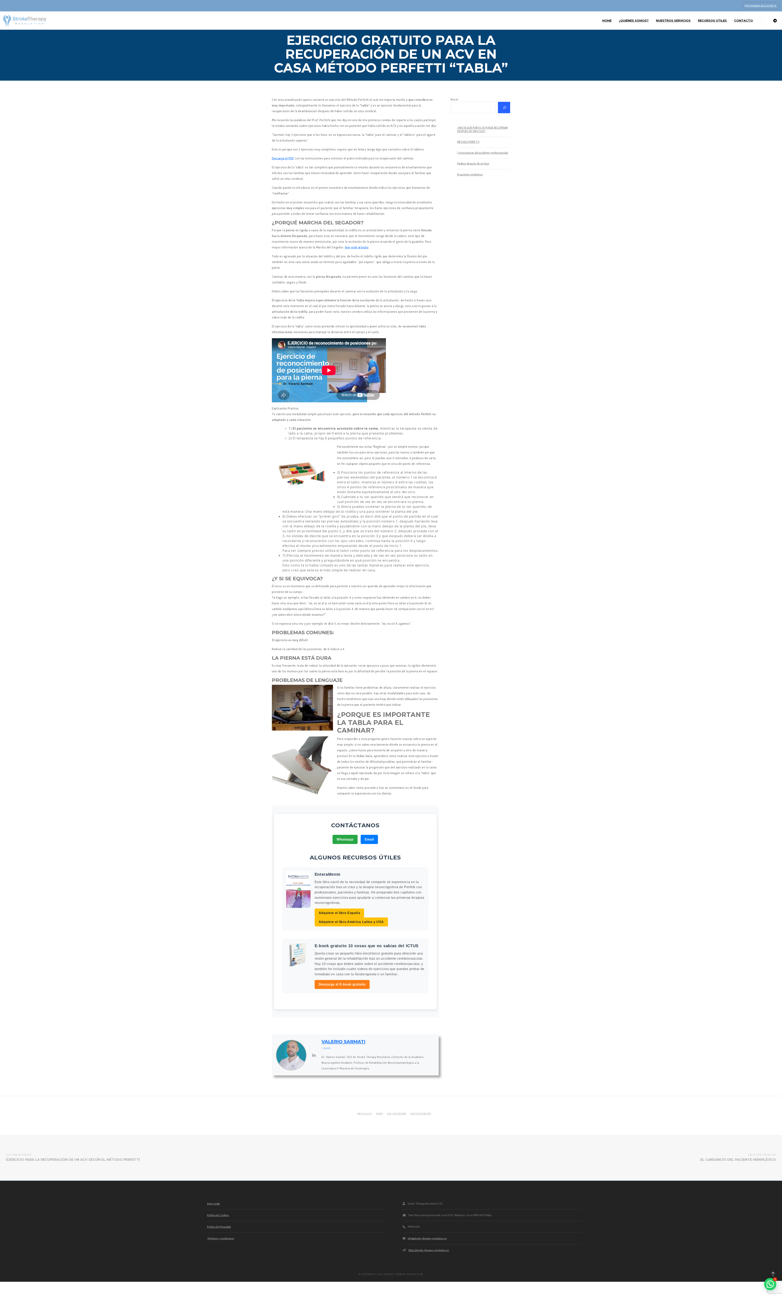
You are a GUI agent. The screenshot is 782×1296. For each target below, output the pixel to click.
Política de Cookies (218, 1215)
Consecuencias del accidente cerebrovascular (482, 153)
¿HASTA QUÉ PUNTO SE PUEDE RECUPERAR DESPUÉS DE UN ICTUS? (482, 129)
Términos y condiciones (220, 1238)
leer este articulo (357, 247)
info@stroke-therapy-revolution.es (427, 1238)
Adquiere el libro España (339, 913)
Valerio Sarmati (343, 1041)
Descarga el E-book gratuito (342, 984)
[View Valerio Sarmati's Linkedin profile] (314, 1055)
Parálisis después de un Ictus (473, 163)
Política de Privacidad (219, 1227)
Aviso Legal (213, 1203)
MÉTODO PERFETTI (468, 142)
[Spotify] (775, 20)
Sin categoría (396, 1113)
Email (369, 839)
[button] (770, 1284)
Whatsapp (345, 839)
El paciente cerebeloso (470, 174)
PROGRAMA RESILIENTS (761, 5)
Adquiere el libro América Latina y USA (351, 922)
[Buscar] (504, 107)
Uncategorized (420, 1113)
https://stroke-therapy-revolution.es (429, 1250)
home (379, 1113)
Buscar (454, 99)
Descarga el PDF (283, 158)
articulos (364, 1113)
